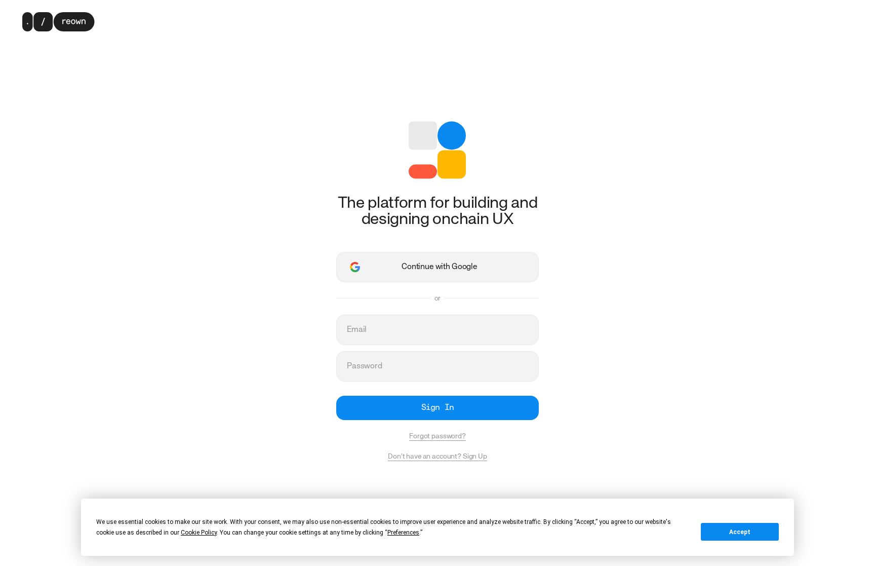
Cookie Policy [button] (199, 532)
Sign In (437, 408)
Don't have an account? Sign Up (437, 456)
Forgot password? (437, 436)
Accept (739, 532)
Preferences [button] (403, 532)
